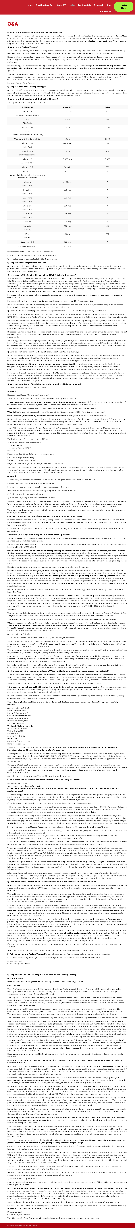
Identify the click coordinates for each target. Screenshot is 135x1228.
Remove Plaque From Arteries (21, 83)
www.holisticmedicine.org (63, 827)
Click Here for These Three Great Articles (26, 836)
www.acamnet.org (79, 807)
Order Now (123, 6)
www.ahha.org (54, 830)
